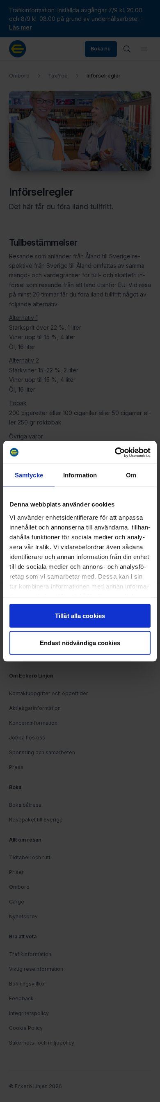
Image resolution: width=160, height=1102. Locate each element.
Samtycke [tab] (29, 475)
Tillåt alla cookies (80, 615)
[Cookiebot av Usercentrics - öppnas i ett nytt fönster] (115, 452)
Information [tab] (80, 475)
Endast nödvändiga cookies (80, 642)
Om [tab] (131, 475)
